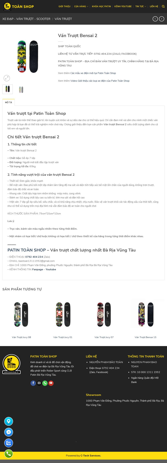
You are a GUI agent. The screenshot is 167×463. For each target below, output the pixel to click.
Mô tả (8, 102)
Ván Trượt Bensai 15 (145, 337)
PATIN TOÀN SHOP (27, 250)
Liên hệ (154, 6)
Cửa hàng (80, 6)
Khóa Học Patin (101, 6)
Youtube (51, 269)
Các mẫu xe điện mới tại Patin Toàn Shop (93, 73)
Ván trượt (63, 19)
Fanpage (37, 269)
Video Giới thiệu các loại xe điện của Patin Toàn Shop (99, 81)
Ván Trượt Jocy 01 (62, 337)
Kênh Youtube (123, 6)
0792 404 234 (34, 257)
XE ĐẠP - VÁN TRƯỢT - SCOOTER (26, 19)
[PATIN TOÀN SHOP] (18, 6)
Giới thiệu (65, 6)
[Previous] (7, 57)
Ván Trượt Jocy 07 (104, 337)
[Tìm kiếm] (163, 6)
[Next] (48, 57)
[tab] (8, 102)
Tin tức (139, 6)
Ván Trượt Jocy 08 (21, 337)
